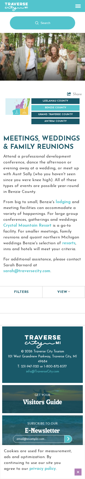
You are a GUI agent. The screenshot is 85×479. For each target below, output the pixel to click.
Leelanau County (55, 101)
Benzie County (55, 108)
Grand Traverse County (55, 114)
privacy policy (42, 469)
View (62, 292)
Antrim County (55, 121)
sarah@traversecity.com (26, 271)
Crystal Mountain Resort (27, 226)
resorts (68, 243)
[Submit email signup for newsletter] (68, 439)
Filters (21, 292)
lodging (63, 202)
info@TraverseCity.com (42, 371)
